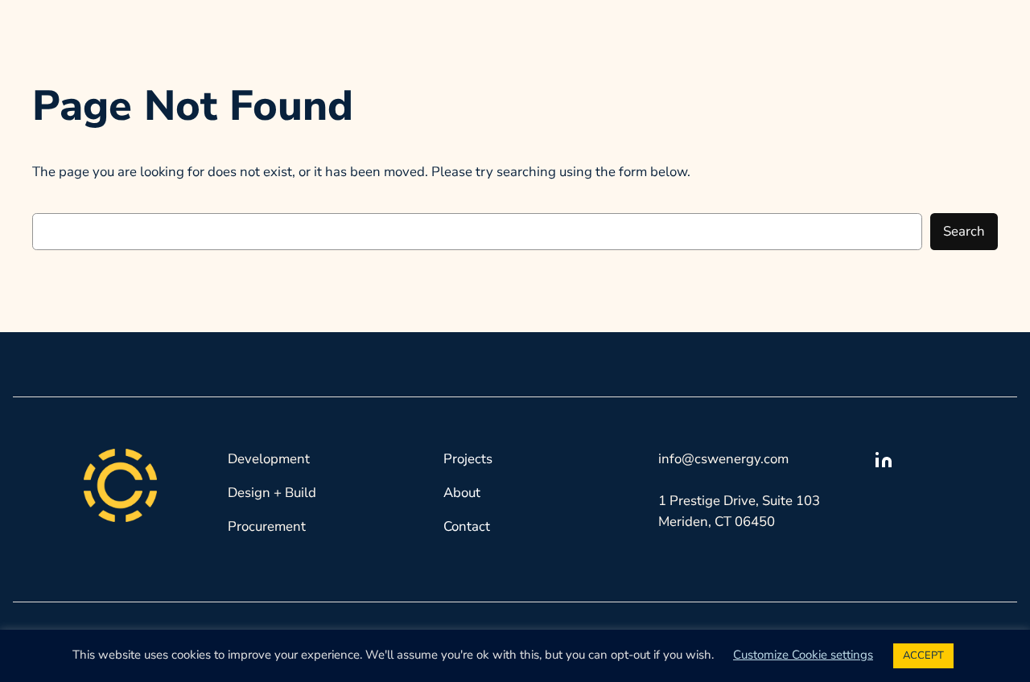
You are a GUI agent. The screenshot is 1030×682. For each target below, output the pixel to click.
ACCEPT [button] (923, 655)
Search (964, 231)
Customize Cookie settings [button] (803, 655)
